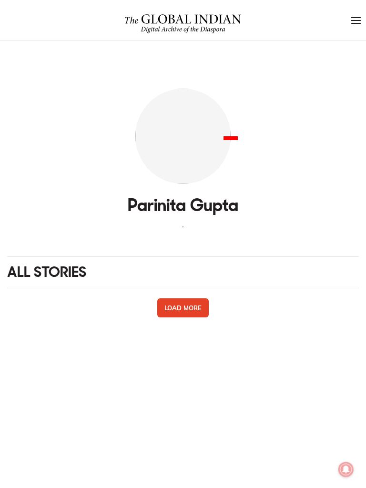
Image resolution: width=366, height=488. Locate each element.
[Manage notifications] (346, 469)
